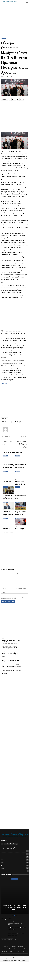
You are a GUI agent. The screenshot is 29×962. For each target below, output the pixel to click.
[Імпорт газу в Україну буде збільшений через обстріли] (20, 490)
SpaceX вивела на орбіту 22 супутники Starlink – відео (17, 928)
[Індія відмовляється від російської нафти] (8, 475)
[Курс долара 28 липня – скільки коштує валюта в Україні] (20, 506)
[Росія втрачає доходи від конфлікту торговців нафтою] (20, 459)
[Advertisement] (14, 22)
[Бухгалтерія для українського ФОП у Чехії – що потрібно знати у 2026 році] (25, 666)
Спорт (2, 859)
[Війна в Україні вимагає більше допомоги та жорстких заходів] (8, 506)
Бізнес (2, 862)
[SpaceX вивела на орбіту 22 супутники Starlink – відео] (4, 929)
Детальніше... (4, 840)
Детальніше (23, 960)
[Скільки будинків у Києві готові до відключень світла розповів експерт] (4, 935)
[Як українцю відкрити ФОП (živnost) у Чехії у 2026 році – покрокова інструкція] (25, 672)
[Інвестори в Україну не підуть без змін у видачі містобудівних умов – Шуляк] (8, 459)
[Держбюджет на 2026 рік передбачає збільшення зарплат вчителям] (8, 490)
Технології (2, 868)
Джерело (4, 383)
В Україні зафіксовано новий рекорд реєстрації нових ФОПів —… (16, 922)
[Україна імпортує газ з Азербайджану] (8, 522)
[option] (15, 895)
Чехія (24, 951)
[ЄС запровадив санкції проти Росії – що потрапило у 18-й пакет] (20, 522)
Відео (18, 951)
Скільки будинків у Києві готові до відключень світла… (16, 934)
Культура (2, 856)
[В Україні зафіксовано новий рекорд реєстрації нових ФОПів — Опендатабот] (4, 923)
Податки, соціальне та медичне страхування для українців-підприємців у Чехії (14, 907)
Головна (6, 946)
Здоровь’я (2, 865)
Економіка (3, 38)
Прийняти (17, 960)
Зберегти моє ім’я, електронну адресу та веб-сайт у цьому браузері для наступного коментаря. (13, 597)
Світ (1, 871)
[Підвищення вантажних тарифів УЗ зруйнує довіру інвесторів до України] (20, 475)
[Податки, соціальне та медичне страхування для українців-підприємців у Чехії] (25, 660)
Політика (2, 854)
